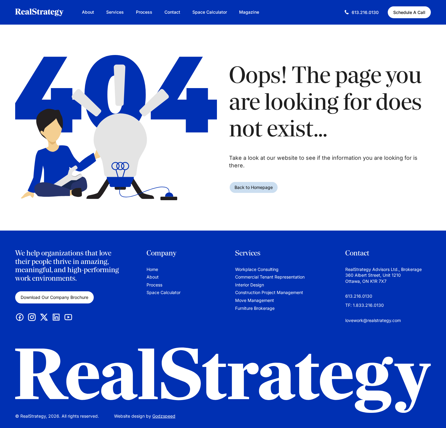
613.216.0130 (358, 296)
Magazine (249, 12)
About (88, 12)
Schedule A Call (409, 12)
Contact (172, 12)
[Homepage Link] (223, 380)
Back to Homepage (254, 187)
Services (115, 12)
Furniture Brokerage (255, 308)
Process (144, 12)
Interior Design (249, 284)
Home (152, 269)
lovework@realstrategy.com (373, 320)
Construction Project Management (269, 292)
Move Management (254, 300)
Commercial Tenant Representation (270, 276)
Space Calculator (209, 12)
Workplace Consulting (257, 269)
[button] (435, 414)
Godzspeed (163, 416)
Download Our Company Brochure (54, 297)
